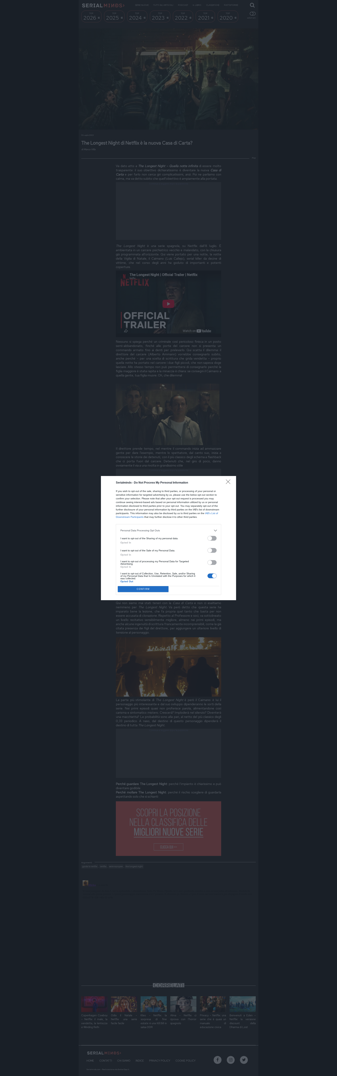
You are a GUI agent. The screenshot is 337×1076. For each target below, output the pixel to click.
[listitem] (168, 530)
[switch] (212, 538)
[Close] (229, 483)
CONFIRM (143, 589)
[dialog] (168, 538)
